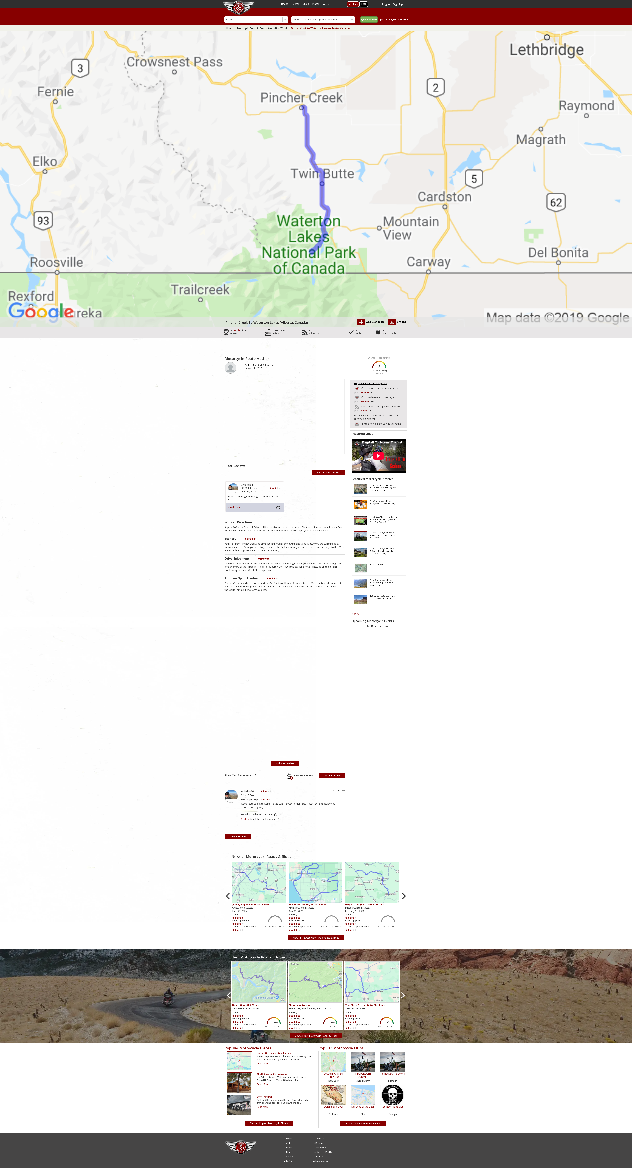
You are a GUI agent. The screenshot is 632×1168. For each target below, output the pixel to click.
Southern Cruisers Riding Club (333, 1075)
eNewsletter (321, 1147)
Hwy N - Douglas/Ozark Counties (364, 904)
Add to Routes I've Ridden (357, 388)
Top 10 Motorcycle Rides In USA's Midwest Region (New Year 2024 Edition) (382, 551)
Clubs (288, 1143)
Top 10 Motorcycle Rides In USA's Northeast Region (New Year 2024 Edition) (383, 488)
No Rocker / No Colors (392, 1073)
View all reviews (238, 836)
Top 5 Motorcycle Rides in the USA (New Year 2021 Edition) (383, 502)
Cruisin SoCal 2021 (333, 1106)
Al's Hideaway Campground (272, 1074)
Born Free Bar (264, 1096)
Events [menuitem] (296, 3)
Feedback (353, 4)
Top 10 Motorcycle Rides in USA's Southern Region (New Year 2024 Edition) (382, 535)
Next (404, 896)
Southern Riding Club (393, 1106)
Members (319, 1143)
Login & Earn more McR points (370, 383)
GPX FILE (402, 321)
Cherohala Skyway (299, 1005)
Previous (228, 896)
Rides (288, 1152)
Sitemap (319, 1156)
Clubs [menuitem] (306, 3)
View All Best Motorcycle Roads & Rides (316, 1035)
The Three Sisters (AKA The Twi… (365, 1005)
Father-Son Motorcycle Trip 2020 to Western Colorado (382, 597)
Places (289, 1147)
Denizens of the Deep (363, 1106)
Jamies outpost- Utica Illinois (274, 1053)
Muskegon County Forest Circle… (308, 904)
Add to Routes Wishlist (357, 397)
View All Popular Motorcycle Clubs (363, 1123)
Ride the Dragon (377, 564)
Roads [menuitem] (284, 3)
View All (356, 613)
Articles (289, 1156)
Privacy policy (321, 1161)
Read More (234, 507)
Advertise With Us (323, 1152)
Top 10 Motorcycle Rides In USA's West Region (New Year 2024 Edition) (383, 582)
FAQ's (289, 1161)
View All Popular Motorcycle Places (269, 1123)
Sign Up (398, 4)
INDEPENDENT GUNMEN (363, 1075)
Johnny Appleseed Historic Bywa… (252, 904)
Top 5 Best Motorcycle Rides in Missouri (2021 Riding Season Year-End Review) (383, 519)
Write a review (332, 775)
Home (229, 28)
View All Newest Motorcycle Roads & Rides (316, 937)
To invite (357, 424)
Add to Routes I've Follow (357, 406)
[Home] (241, 1141)
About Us (319, 1138)
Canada (236, 330)
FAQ (363, 4)
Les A (251, 365)
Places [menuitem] (316, 3)
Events (289, 1138)
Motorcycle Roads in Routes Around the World (262, 28)
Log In (386, 4)
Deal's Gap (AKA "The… (246, 1005)
